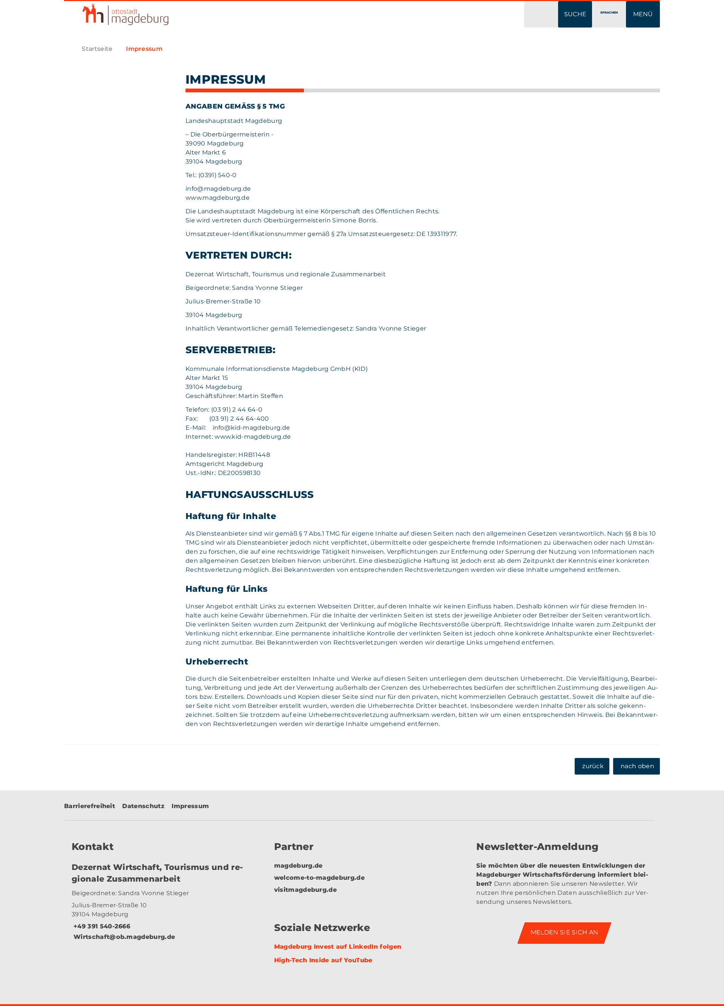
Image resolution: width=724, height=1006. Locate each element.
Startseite (97, 48)
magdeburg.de (298, 865)
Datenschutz (143, 806)
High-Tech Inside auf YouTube (323, 960)
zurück (593, 766)
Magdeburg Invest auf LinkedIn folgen (338, 946)
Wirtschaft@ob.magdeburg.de (123, 936)
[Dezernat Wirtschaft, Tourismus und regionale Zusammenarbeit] (160, 907)
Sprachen (609, 12)
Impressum (144, 48)
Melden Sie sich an (564, 932)
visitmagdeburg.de (305, 889)
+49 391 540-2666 (101, 926)
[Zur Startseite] (207, 14)
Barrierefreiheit (89, 806)
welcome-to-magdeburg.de (319, 877)
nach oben (637, 766)
